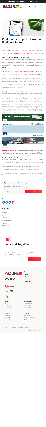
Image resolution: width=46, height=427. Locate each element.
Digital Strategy (27, 315)
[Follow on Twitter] (6, 202)
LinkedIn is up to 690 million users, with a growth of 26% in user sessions (20, 53)
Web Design (4, 223)
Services (26, 272)
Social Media (8, 307)
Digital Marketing (5, 210)
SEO (6, 303)
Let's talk (34, 259)
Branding (26, 319)
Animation (7, 317)
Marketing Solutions (29, 317)
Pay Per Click (4, 217)
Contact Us (27, 281)
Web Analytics (5, 222)
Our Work (26, 274)
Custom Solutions (28, 307)
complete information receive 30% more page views (29, 71)
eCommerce (27, 305)
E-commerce (4, 212)
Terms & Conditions (31, 330)
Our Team (26, 276)
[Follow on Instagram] (13, 202)
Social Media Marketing (12, 47)
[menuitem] (13, 6)
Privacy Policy (38, 330)
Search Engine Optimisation (7, 218)
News (3, 215)
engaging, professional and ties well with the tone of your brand (14, 110)
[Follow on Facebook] (3, 202)
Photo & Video (8, 319)
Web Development (5, 225)
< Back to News (7, 16)
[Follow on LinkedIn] (10, 202)
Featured (4, 214)
